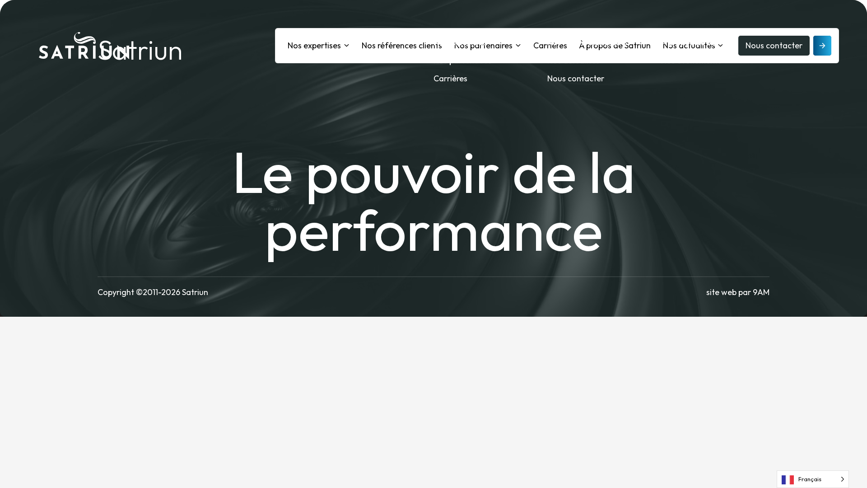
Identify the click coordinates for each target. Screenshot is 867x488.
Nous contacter (575, 78)
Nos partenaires (463, 60)
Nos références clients (587, 42)
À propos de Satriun (697, 42)
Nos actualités (573, 60)
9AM (761, 292)
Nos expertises (460, 42)
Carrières (450, 78)
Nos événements (691, 60)
